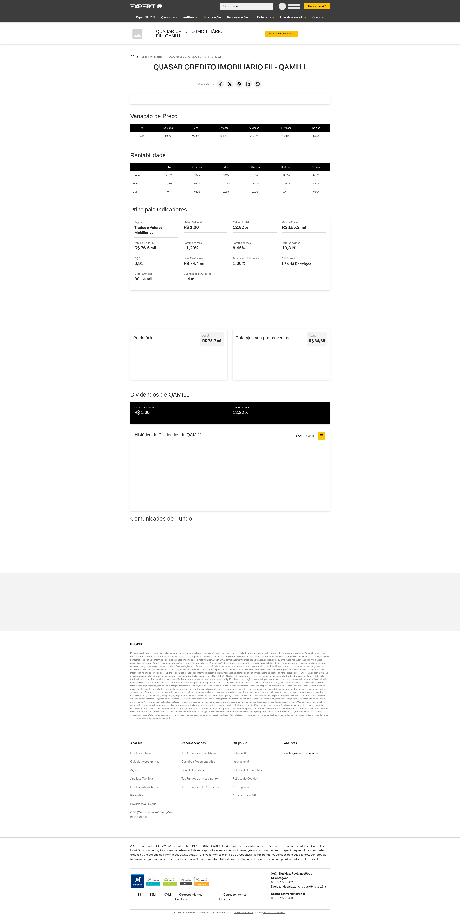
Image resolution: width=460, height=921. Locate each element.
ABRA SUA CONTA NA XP (304, 310)
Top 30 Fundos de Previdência (200, 787)
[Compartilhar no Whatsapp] (239, 84)
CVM (167, 895)
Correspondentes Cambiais (188, 897)
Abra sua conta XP (317, 6)
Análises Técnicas (142, 778)
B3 (139, 895)
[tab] (321, 436)
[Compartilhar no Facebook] (220, 84)
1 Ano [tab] (299, 435)
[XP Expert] (146, 6)
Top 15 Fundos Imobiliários (198, 753)
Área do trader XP (244, 795)
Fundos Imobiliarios (151, 56)
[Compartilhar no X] (229, 84)
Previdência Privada (143, 804)
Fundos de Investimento (145, 787)
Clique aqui (172, 597)
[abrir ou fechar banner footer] (450, 902)
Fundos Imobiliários (143, 753)
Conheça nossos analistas (301, 753)
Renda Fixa (137, 795)
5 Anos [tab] (310, 435)
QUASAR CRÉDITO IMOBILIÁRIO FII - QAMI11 (194, 56)
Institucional (241, 762)
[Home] (132, 57)
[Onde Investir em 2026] (230, 913)
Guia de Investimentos (144, 762)
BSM (153, 895)
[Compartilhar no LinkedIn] (248, 84)
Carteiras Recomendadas (198, 762)
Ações (134, 770)
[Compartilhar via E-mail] (257, 84)
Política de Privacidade (248, 770)
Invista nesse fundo (281, 33)
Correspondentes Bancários (233, 897)
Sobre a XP (240, 753)
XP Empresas (241, 787)
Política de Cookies (245, 778)
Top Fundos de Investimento (199, 778)
